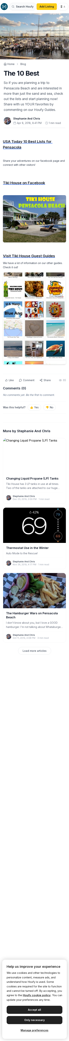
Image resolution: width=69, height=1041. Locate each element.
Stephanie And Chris (26, 118)
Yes (34, 407)
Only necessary (34, 1020)
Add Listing (47, 6)
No (49, 407)
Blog (23, 64)
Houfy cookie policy (37, 995)
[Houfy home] (4, 6)
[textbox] (34, 247)
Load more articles (35, 650)
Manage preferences (34, 1030)
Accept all (34, 1009)
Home (11, 64)
